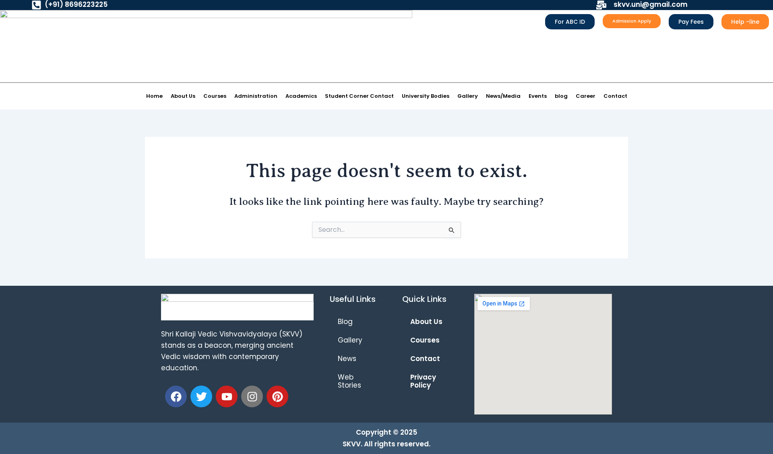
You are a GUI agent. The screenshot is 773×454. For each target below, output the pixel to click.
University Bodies (425, 96)
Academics (301, 96)
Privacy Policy (423, 381)
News (347, 358)
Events (538, 96)
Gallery (467, 96)
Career (585, 96)
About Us (183, 96)
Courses (214, 96)
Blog (345, 321)
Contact (615, 96)
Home (154, 96)
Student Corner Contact (359, 96)
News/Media (503, 96)
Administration (255, 96)
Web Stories (349, 381)
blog (561, 96)
